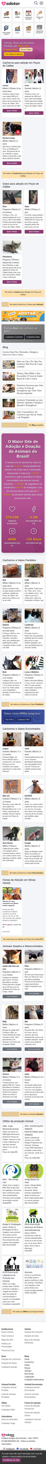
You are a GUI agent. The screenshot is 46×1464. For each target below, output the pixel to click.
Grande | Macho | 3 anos (34, 760)
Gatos (27, 1365)
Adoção (28, 1371)
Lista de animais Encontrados (32, 1395)
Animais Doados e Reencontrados (23, 946)
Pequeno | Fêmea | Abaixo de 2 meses (12, 269)
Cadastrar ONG (24, 719)
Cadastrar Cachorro (14, 337)
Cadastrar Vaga (8, 1423)
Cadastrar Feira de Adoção (33, 1420)
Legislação (29, 1377)
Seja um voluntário (9, 1419)
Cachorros (29, 1362)
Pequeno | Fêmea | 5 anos (34, 1035)
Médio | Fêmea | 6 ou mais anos (12, 98)
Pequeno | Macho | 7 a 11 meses (12, 683)
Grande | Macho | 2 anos (34, 99)
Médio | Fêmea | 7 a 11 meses (12, 1088)
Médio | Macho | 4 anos (12, 1035)
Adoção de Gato (32, 1336)
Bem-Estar (29, 1374)
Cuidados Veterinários (34, 1380)
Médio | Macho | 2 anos (12, 150)
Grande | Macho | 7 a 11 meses (12, 760)
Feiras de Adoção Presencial (32, 1407)
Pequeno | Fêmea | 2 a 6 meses (34, 683)
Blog (5, 347)
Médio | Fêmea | (12, 851)
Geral (27, 1359)
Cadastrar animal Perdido (8, 1388)
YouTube (37, 1449)
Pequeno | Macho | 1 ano (34, 980)
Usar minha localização (14, 54)
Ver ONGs (10, 719)
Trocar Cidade (26, 49)
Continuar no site (11, 1460)
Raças (27, 1368)
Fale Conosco (7, 1336)
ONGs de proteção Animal (18, 1121)
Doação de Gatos (9, 1363)
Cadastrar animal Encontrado (32, 1388)
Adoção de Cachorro (34, 1332)
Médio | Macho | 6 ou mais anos (12, 590)
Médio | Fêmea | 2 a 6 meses (34, 1089)
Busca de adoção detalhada (32, 1341)
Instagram (10, 1449)
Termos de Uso (8, 1350)
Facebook (23, 1449)
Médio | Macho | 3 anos (34, 807)
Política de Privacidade (6, 1345)
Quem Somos (7, 1332)
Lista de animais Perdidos (8, 1395)
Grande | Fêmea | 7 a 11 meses (12, 807)
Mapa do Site (7, 1340)
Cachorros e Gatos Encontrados (21, 728)
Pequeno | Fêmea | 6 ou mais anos (12, 636)
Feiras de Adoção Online (32, 1414)
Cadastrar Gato (33, 337)
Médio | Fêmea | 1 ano (34, 219)
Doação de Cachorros (11, 1359)
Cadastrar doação (9, 1367)
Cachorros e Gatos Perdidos (19, 560)
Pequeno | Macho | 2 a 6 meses (12, 219)
